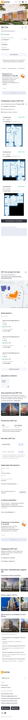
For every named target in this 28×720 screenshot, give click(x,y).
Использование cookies (7, 693)
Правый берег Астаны (6, 278)
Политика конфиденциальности (9, 696)
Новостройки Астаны (6, 276)
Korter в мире (4, 685)
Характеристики (12, 68)
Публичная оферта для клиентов (9, 703)
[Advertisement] (14, 253)
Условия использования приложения (10, 698)
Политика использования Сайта (9, 700)
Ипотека (4, 68)
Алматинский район (16, 276)
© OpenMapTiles (13, 307)
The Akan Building (5, 49)
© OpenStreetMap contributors (22, 307)
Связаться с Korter (5, 687)
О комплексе (21, 68)
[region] (14, 294)
